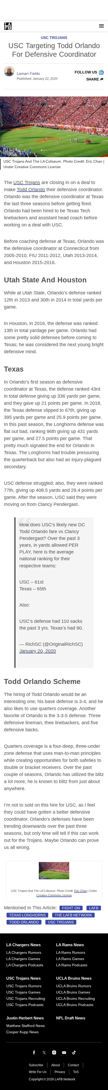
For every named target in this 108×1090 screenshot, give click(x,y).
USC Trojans (54, 38)
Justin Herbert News (25, 1018)
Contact (73, 1065)
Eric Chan (80, 890)
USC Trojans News (23, 978)
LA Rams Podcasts (71, 965)
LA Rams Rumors (70, 952)
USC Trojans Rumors (23, 986)
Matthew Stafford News (25, 1026)
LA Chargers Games (23, 959)
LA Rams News (70, 945)
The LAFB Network (73, 915)
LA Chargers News (23, 945)
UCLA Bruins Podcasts (74, 1005)
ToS (76, 1072)
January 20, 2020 (37, 651)
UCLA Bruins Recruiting (75, 998)
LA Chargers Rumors (23, 952)
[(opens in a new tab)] (54, 885)
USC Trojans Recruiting (25, 998)
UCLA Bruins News (73, 978)
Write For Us (37, 1072)
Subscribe (36, 1065)
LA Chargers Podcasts (24, 965)
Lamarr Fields (28, 73)
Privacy (60, 1072)
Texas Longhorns (27, 915)
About (55, 1065)
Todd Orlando (31, 189)
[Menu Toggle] (101, 26)
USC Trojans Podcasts (25, 1005)
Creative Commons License (54, 895)
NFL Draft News (70, 1018)
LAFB (93, 908)
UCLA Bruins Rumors (73, 986)
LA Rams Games (70, 959)
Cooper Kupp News (22, 1032)
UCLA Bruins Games (73, 992)
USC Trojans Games (23, 992)
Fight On (71, 908)
